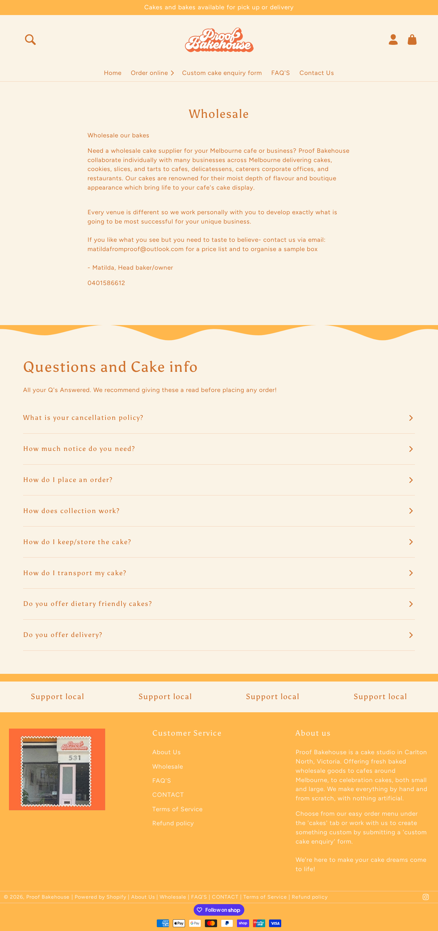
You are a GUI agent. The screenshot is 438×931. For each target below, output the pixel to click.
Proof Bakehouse (48, 897)
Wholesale (167, 766)
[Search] (30, 39)
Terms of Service (177, 809)
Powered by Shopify (100, 897)
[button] (152, 72)
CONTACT (168, 794)
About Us (166, 752)
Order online (149, 73)
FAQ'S (161, 780)
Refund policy (173, 823)
